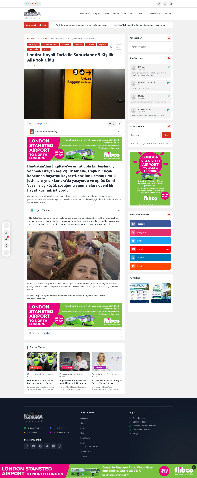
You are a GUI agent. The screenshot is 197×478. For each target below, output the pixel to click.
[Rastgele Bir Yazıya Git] (6, 225)
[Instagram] (26, 446)
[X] (47, 446)
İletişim (167, 13)
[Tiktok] (59, 446)
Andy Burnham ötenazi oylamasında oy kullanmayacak (81, 25)
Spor (139, 13)
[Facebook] (40, 446)
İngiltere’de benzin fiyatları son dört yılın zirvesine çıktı (139, 25)
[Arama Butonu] (171, 4)
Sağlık (106, 13)
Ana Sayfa (31, 38)
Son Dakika (128, 13)
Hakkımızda (154, 13)
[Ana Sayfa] (6, 232)
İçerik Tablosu (43, 210)
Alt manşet (42, 38)
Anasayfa (84, 13)
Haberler (78, 44)
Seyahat (102, 44)
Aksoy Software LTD (120, 475)
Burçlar (96, 13)
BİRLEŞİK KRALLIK (50, 44)
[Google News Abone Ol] (41, 123)
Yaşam (46, 49)
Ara (166, 135)
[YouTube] (33, 446)
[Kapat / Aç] (6, 252)
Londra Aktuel (35, 374)
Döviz (116, 13)
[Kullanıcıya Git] (133, 68)
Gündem (65, 44)
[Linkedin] (53, 446)
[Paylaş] (29, 123)
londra (46, 333)
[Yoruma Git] (168, 67)
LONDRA (90, 44)
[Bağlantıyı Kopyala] (111, 47)
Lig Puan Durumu (91, 446)
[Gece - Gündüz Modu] (159, 5)
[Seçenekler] (119, 123)
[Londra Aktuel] (32, 14)
